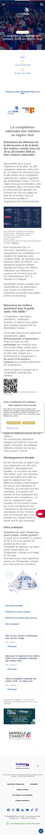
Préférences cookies (28, 818)
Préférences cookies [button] (12, 428)
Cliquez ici (15, 243)
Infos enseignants (12, 624)
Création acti (14, 818)
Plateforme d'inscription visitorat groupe (21, 618)
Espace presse (22, 789)
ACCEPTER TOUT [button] (13, 423)
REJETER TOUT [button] (29, 423)
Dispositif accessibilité (14, 606)
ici (11, 394)
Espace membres (22, 800)
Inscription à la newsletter (22, 795)
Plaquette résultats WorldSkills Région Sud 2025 (22, 92)
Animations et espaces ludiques (18, 612)
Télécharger (12, 646)
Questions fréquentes (15, 784)
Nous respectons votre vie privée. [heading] (23, 405)
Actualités (34, 784)
